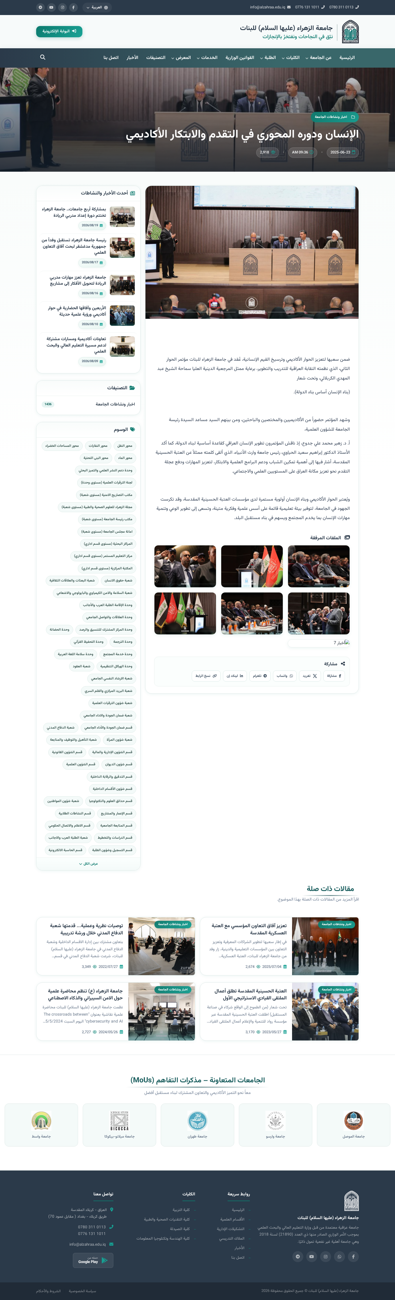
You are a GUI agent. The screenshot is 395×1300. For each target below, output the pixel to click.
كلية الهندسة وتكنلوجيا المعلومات (163, 1239)
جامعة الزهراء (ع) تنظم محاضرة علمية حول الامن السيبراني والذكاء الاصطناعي (85, 995)
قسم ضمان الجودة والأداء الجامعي (108, 727)
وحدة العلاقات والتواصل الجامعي (109, 617)
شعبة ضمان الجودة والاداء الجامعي (108, 715)
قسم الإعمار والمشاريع (116, 813)
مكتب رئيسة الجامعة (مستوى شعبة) (107, 519)
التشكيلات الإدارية (230, 1229)
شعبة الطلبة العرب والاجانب (68, 837)
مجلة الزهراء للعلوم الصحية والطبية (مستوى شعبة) (97, 507)
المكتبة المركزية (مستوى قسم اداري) (107, 568)
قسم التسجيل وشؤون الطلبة (112, 850)
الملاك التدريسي (231, 1239)
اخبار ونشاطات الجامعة (115, 404)
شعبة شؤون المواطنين (63, 801)
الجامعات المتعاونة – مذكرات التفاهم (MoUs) (197, 1081)
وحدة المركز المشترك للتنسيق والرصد (105, 629)
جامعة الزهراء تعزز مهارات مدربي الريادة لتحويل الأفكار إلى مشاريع (78, 281)
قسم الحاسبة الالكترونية (65, 850)
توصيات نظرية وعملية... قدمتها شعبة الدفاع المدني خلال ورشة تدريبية (86, 929)
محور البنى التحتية (96, 458)
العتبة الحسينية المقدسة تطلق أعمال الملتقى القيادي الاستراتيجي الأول (251, 995)
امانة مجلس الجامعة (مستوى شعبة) (106, 531)
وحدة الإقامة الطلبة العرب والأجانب (107, 605)
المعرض (183, 58)
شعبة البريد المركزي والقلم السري (108, 691)
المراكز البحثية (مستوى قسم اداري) (108, 544)
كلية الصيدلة (180, 1229)
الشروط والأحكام (48, 1291)
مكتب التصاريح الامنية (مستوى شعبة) (106, 495)
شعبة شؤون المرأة (119, 739)
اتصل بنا (111, 58)
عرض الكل (91, 863)
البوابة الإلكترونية (57, 31)
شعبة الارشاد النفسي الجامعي (111, 678)
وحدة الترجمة (122, 642)
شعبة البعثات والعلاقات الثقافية (72, 580)
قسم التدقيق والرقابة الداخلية (111, 776)
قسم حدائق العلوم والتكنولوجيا (110, 801)
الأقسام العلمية (232, 1219)
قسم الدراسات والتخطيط (115, 837)
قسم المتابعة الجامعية (116, 825)
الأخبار (132, 58)
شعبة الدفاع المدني (61, 727)
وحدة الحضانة (59, 629)
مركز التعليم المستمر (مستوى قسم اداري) (103, 556)
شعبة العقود (82, 666)
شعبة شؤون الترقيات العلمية (112, 703)
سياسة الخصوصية (82, 1291)
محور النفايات (98, 446)
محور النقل (124, 446)
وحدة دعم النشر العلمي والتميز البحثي (105, 470)
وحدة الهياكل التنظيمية (116, 666)
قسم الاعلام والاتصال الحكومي (70, 825)
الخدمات (209, 58)
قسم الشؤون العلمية (80, 764)
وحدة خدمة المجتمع (117, 654)
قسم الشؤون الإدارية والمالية (112, 752)
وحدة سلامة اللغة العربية (75, 654)
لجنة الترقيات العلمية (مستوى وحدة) (106, 482)
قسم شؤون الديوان (118, 764)
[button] (97, 7)
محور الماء (125, 458)
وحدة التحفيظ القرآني (89, 642)
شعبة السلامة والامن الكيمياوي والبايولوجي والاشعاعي (94, 593)
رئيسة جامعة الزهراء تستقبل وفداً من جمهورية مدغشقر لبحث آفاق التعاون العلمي (74, 246)
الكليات (293, 58)
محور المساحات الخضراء (62, 446)
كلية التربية (181, 1210)
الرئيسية (347, 58)
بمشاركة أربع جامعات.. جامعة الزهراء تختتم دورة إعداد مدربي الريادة (74, 212)
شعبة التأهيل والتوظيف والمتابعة (73, 739)
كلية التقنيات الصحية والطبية (167, 1219)
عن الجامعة (320, 58)
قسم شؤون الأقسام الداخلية (112, 789)
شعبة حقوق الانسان (118, 580)
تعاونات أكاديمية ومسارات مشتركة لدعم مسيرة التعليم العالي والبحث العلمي (76, 345)
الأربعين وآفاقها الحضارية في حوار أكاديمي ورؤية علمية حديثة (77, 311)
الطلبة (270, 58)
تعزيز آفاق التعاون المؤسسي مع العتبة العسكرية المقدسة (249, 929)
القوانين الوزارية (240, 58)
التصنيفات (155, 58)
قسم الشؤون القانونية (67, 752)
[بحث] (42, 58)
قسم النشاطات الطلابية (75, 813)
